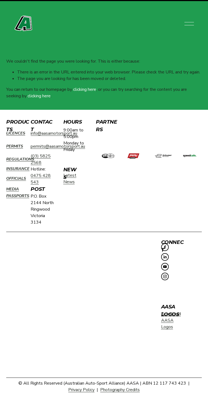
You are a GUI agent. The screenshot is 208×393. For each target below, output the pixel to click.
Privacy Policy (81, 390)
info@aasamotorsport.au (54, 133)
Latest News (69, 178)
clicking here (84, 89)
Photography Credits (120, 390)
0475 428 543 (41, 179)
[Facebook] (165, 247)
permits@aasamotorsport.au (58, 146)
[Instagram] (165, 276)
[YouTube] (165, 266)
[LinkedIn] (165, 257)
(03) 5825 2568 (41, 159)
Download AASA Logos (171, 320)
